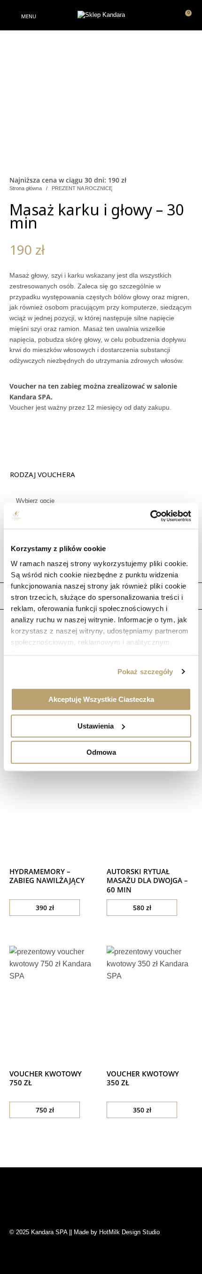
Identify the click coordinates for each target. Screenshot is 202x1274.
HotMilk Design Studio (129, 1232)
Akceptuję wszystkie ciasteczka (101, 699)
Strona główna (25, 188)
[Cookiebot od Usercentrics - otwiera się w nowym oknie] (150, 516)
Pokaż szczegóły (145, 672)
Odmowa (101, 752)
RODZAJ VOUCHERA (42, 474)
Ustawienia (96, 726)
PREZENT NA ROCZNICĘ (82, 188)
